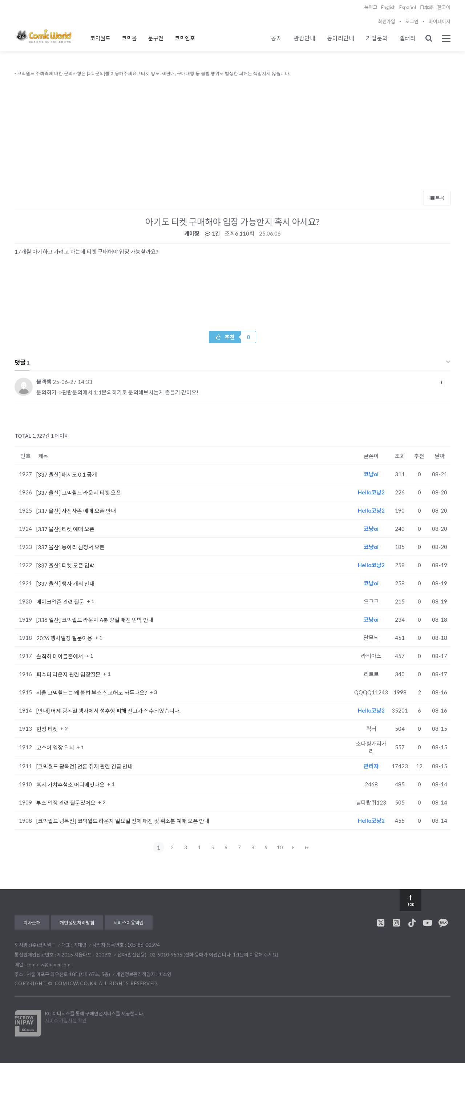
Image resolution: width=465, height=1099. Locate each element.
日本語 (427, 7)
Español (407, 7)
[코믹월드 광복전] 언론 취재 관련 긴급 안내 (84, 766)
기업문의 (377, 38)
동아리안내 (340, 38)
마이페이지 (439, 21)
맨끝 (306, 847)
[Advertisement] (232, 132)
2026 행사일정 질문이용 (64, 638)
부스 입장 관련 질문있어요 (66, 802)
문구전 (155, 38)
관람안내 (304, 38)
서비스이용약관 (128, 923)
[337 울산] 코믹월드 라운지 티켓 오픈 (78, 492)
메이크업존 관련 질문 (60, 601)
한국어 (443, 7)
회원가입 (386, 21)
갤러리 (407, 38)
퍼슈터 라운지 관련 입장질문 (69, 674)
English (388, 7)
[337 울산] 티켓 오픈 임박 (65, 565)
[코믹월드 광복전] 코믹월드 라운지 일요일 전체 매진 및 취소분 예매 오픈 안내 (122, 821)
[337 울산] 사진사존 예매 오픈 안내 (76, 511)
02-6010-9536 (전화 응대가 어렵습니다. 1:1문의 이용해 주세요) (214, 955)
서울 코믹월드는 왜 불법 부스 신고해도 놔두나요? (92, 692)
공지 (276, 38)
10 (280, 847)
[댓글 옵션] (441, 382)
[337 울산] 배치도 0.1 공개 (66, 474)
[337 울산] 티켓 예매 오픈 (65, 529)
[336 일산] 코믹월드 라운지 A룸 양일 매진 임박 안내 (94, 620)
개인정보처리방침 (77, 923)
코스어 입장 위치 (55, 747)
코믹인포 (185, 38)
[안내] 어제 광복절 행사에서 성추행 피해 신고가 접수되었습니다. (108, 710)
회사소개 (32, 923)
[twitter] (380, 922)
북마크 (370, 7)
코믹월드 (100, 38)
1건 (215, 233)
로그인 (411, 21)
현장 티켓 (47, 729)
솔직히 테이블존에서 (60, 656)
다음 (293, 847)
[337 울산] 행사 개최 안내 (65, 583)
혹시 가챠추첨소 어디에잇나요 (71, 784)
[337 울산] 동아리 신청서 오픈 (70, 547)
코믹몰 (129, 38)
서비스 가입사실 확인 (65, 1020)
